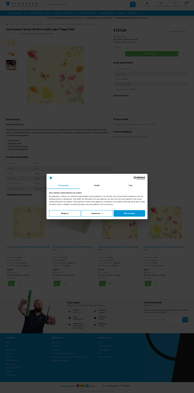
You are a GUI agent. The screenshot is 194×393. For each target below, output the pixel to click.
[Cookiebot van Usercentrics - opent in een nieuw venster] (135, 178)
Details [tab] (97, 185)
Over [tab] (131, 185)
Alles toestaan (129, 213)
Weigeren (64, 213)
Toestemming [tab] (63, 185)
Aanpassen (95, 213)
